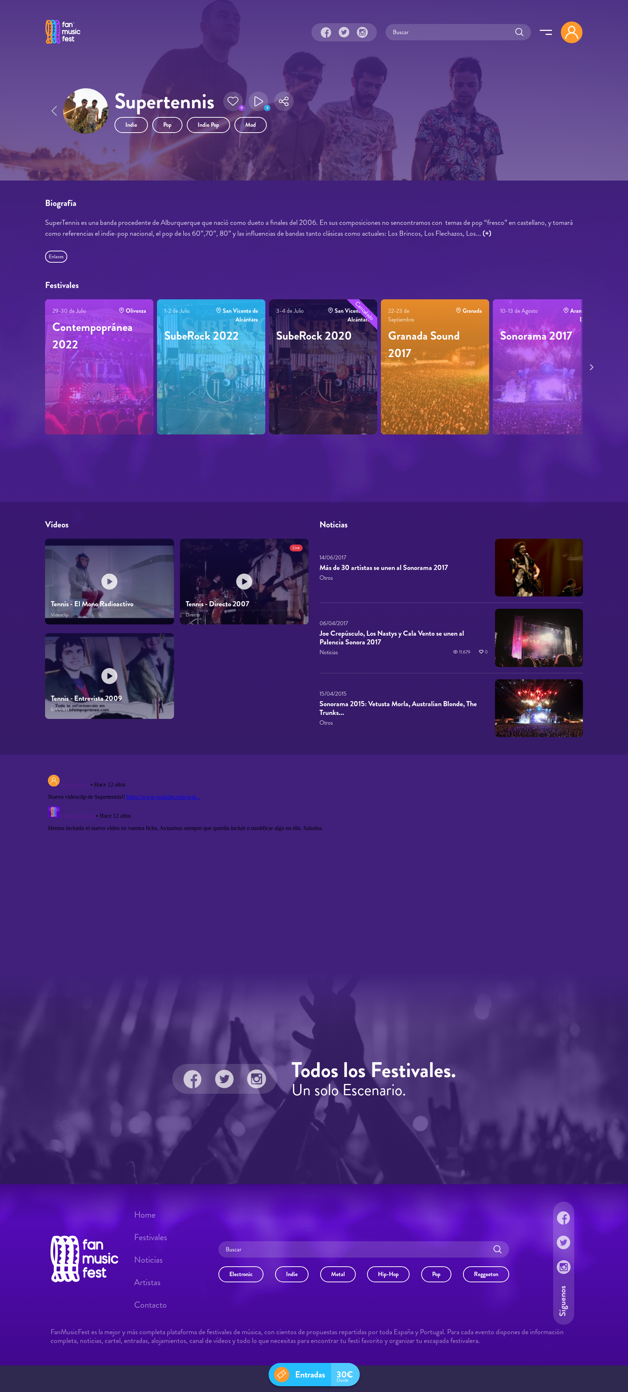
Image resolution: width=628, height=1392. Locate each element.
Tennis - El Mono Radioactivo (92, 604)
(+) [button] (487, 233)
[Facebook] (326, 32)
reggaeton (486, 1274)
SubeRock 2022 (201, 335)
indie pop (208, 125)
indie (131, 125)
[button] (233, 101)
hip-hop (388, 1274)
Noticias (148, 1260)
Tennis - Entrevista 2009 (86, 698)
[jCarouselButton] (590, 365)
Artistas (147, 1282)
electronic (241, 1274)
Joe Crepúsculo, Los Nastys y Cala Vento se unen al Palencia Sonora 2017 (391, 637)
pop (167, 125)
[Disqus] (314, 863)
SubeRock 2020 (314, 335)
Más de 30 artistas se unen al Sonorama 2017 (383, 567)
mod (250, 125)
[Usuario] (572, 32)
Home (145, 1215)
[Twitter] (344, 32)
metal (338, 1274)
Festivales (150, 1237)
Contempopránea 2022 (92, 336)
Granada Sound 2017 (424, 344)
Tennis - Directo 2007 (217, 604)
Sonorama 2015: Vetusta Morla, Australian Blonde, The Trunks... (398, 708)
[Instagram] (362, 32)
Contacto (150, 1305)
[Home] (62, 45)
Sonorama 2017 (536, 335)
